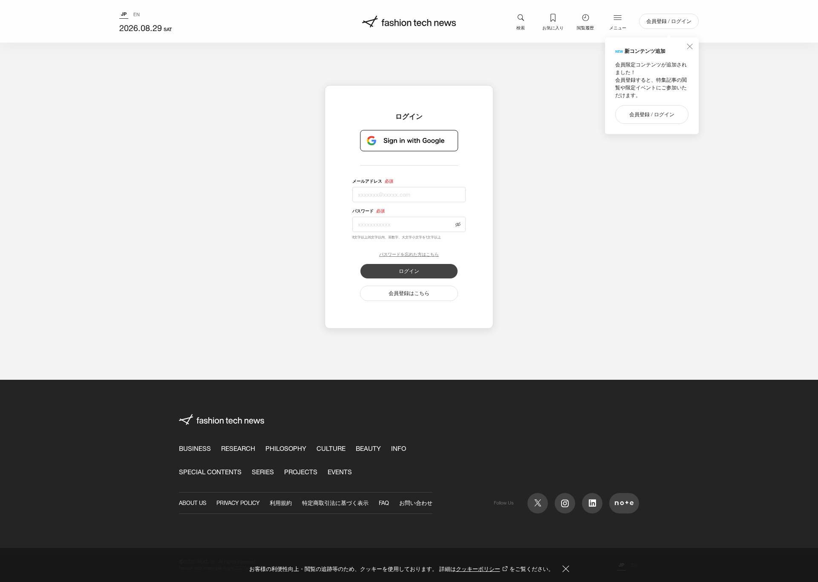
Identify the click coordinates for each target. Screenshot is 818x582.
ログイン (409, 271)
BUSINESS (195, 448)
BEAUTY (368, 448)
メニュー (617, 27)
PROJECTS (300, 472)
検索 (520, 27)
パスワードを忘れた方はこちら (409, 254)
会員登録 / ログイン (668, 21)
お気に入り (553, 27)
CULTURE (331, 448)
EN (136, 14)
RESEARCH (238, 448)
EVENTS (340, 472)
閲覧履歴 (585, 27)
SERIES (263, 472)
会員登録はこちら (409, 293)
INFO (398, 448)
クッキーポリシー (478, 568)
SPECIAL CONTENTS (210, 472)
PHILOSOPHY (285, 448)
